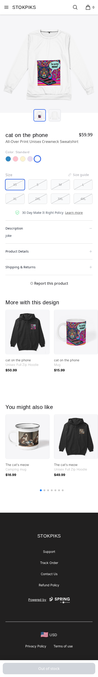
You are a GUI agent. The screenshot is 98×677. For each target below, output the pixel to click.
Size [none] (8, 174)
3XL (60, 198)
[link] (27, 332)
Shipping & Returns (20, 267)
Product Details (17, 251)
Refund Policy (49, 585)
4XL (83, 198)
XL (15, 198)
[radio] (15, 184)
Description (14, 228)
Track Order (49, 563)
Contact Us (49, 574)
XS (15, 184)
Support (49, 551)
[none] (78, 175)
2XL (37, 198)
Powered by (37, 600)
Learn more (74, 212)
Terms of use (63, 646)
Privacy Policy (35, 646)
